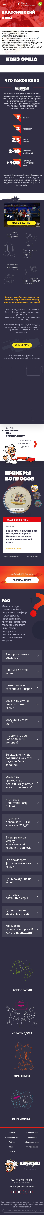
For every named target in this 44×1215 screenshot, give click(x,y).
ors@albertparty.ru (23, 1187)
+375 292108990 (40, 4)
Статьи (12, 1151)
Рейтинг (12, 1142)
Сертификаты (32, 1147)
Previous (5, 215)
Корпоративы (32, 1132)
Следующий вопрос (33, 556)
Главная (12, 1132)
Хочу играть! (22, 345)
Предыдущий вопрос (11, 556)
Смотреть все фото (21, 223)
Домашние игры (32, 1142)
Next (38, 215)
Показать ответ (13, 549)
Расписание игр (22, 580)
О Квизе (12, 1147)
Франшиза (32, 1137)
